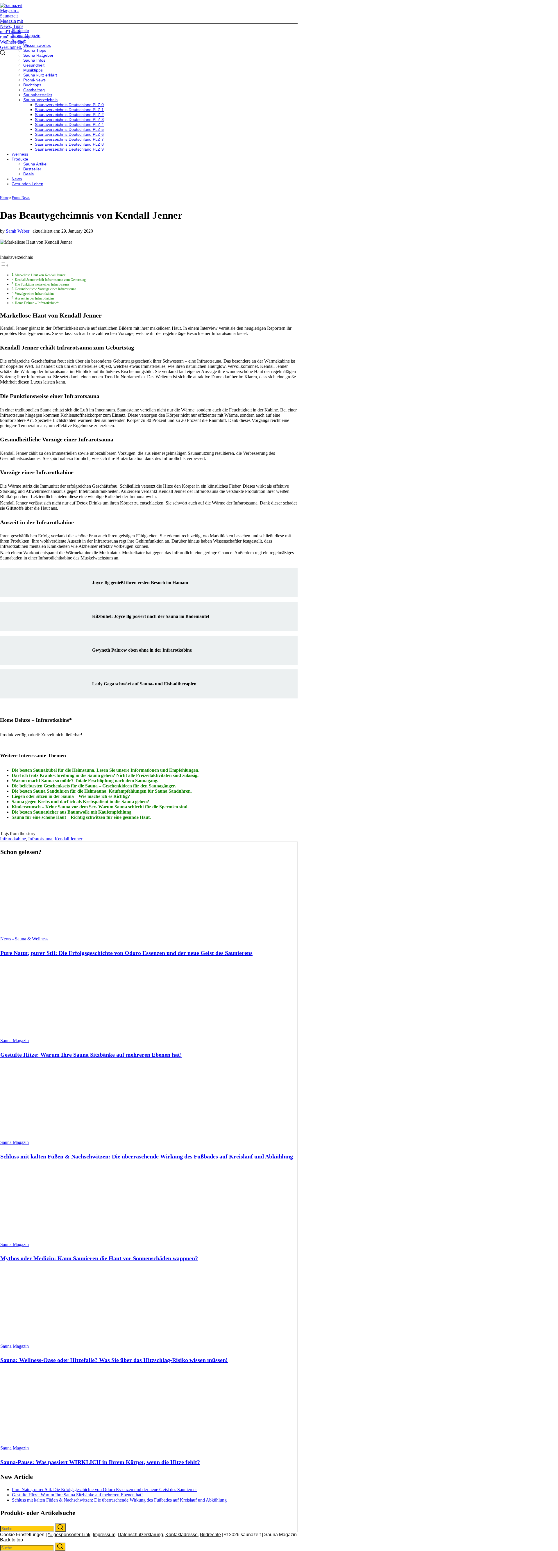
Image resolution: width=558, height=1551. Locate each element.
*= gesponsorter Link (69, 1534)
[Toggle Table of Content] (4, 265)
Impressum (104, 1534)
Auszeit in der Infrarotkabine (34, 298)
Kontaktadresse (181, 1534)
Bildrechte (210, 1534)
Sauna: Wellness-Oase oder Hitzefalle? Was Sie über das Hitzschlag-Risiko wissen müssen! (114, 1360)
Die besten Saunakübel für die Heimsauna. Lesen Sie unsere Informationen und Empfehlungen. (105, 770)
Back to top (11, 1539)
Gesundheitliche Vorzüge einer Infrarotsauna (45, 289)
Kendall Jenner (68, 838)
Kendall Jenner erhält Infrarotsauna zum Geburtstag (50, 280)
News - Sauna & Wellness (24, 938)
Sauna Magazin (14, 1040)
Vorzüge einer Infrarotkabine (34, 294)
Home (4, 198)
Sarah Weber (17, 231)
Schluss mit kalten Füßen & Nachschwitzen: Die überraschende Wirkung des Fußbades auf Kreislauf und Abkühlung (146, 1156)
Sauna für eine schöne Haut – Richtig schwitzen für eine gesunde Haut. (81, 817)
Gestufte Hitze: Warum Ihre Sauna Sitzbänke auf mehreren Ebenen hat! (91, 1054)
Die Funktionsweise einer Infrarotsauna (42, 284)
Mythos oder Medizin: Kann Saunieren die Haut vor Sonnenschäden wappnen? (99, 1258)
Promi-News (21, 198)
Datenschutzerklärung (140, 1534)
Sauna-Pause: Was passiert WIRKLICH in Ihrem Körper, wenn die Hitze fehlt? (100, 1462)
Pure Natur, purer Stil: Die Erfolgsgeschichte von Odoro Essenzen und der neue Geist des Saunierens (126, 953)
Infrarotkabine (13, 838)
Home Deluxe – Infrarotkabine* (37, 303)
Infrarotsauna (40, 838)
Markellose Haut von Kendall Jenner (40, 275)
